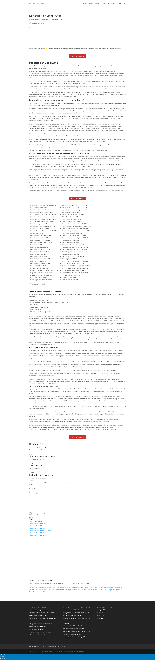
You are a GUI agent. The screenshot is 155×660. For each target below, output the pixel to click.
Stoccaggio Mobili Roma (37, 629)
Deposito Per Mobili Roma (38, 523)
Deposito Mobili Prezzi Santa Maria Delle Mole (77, 618)
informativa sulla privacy (41, 513)
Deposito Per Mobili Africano (38, 526)
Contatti (119, 3)
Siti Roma (59, 651)
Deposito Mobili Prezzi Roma (38, 615)
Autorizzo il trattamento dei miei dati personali (44, 515)
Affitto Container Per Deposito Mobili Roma (43, 618)
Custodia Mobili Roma (36, 621)
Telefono (32, 489)
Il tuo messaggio (34, 493)
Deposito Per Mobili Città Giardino (74, 610)
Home (84, 3)
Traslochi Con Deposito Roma (39, 610)
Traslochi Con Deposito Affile (37, 592)
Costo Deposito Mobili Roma (38, 635)
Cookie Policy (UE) (103, 615)
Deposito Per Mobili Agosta (38, 528)
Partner (100, 618)
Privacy (100, 613)
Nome (45, 482)
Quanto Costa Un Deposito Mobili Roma (42, 613)
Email (31, 484)
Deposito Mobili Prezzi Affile (89, 590)
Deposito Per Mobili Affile (105, 587)
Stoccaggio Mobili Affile (90, 587)
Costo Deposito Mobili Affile (50, 587)
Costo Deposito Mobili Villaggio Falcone (76, 637)
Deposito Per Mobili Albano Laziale (40, 530)
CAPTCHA (32, 517)
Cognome (65, 482)
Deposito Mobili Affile (35, 587)
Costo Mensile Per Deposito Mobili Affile (71, 587)
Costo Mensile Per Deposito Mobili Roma (42, 632)
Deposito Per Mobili (56, 19)
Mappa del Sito (102, 610)
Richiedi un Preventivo (77, 56)
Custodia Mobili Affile (48, 590)
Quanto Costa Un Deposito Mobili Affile (109, 590)
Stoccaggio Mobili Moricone (72, 615)
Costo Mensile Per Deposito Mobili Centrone (77, 631)
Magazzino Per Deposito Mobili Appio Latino (77, 613)
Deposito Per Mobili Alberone (38, 535)
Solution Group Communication (74, 651)
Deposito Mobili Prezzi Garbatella (74, 626)
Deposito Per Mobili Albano (38, 533)
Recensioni (111, 3)
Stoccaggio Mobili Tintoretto (72, 634)
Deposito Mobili (94, 3)
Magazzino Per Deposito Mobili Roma (41, 624)
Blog (104, 3)
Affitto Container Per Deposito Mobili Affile (67, 590)
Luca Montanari (35, 19)
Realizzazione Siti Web (48, 651)
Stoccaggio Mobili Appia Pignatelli (74, 628)
